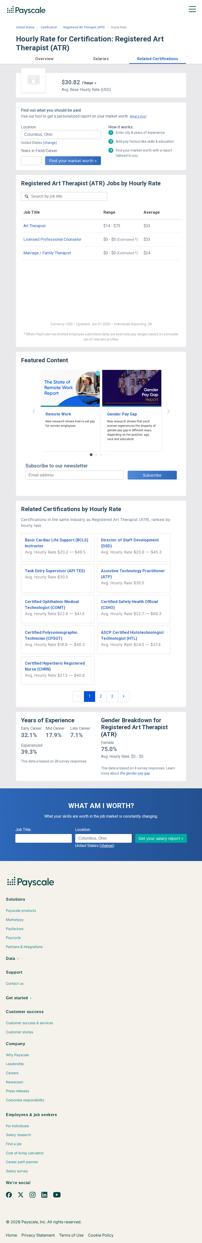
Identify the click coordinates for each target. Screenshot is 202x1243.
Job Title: (23, 829)
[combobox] (61, 134)
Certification (49, 27)
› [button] (168, 410)
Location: (28, 127)
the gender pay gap (135, 773)
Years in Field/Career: (39, 150)
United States (25, 27)
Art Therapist (34, 226)
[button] (44, 58)
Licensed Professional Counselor (52, 239)
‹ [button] (33, 410)
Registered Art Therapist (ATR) (84, 27)
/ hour (87, 83)
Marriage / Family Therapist (47, 253)
